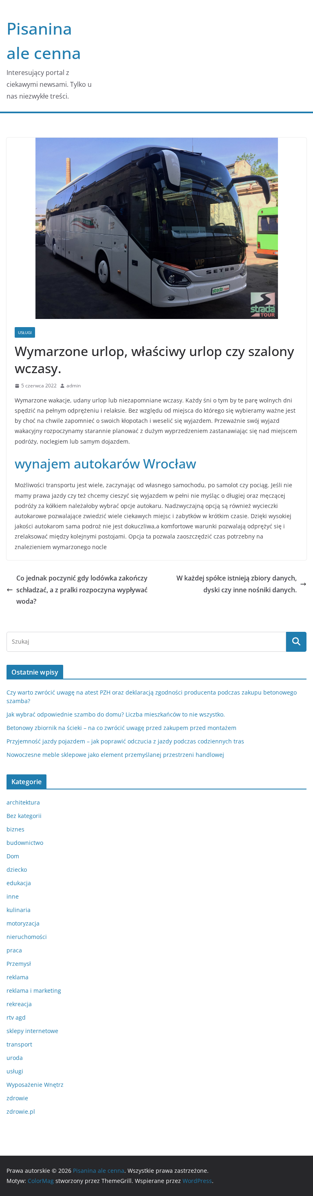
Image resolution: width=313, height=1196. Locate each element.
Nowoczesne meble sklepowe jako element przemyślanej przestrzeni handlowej (115, 754)
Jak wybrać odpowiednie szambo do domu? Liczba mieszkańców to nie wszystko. (116, 714)
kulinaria (19, 910)
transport (19, 1044)
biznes (15, 829)
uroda (15, 1058)
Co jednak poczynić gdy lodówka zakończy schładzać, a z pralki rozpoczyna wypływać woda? (82, 590)
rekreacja (19, 1004)
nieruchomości (27, 937)
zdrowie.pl (21, 1111)
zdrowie (17, 1098)
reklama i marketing (34, 990)
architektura (23, 802)
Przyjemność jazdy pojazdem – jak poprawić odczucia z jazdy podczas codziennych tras (125, 741)
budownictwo (25, 842)
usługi (25, 332)
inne (13, 896)
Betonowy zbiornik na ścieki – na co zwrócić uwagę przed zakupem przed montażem (121, 728)
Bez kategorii (24, 816)
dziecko (17, 869)
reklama (18, 977)
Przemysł (19, 963)
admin (73, 385)
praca (14, 950)
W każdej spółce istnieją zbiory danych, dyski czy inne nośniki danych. (236, 584)
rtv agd (16, 1017)
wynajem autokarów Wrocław (105, 463)
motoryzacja (23, 923)
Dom (13, 856)
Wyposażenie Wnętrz (35, 1084)
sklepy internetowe (32, 1031)
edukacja (19, 883)
